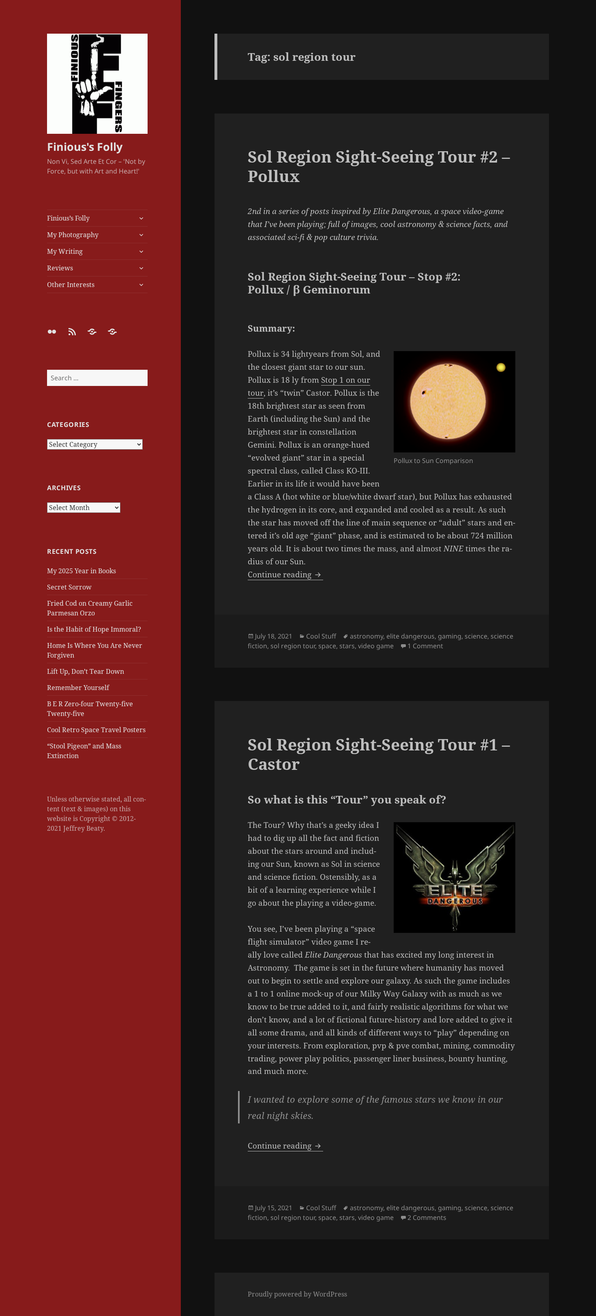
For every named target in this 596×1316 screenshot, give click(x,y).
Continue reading (285, 574)
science (476, 636)
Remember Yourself (78, 687)
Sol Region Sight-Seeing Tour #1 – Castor (379, 753)
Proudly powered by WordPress (297, 1294)
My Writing (65, 251)
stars (347, 645)
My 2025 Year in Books (81, 570)
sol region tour (292, 645)
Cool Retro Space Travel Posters (96, 729)
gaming (449, 636)
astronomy (366, 636)
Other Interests (70, 284)
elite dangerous (410, 636)
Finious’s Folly (68, 218)
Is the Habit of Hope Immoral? (94, 629)
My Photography (73, 234)
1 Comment (425, 645)
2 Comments (426, 1217)
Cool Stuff (321, 636)
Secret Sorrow (69, 587)
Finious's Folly (84, 146)
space (327, 645)
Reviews (60, 268)
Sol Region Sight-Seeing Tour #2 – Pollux (379, 166)
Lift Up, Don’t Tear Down (85, 671)
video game (376, 645)
